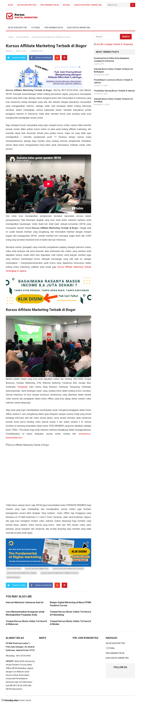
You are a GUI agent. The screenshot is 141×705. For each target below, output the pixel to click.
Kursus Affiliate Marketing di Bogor (68, 569)
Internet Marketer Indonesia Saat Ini (24, 602)
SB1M (10, 5)
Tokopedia (22, 387)
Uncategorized (22, 37)
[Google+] (57, 57)
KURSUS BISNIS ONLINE (21, 700)
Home (11, 37)
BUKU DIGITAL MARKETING (78, 27)
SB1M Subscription (14, 689)
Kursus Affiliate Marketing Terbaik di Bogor (59, 573)
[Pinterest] (64, 57)
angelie (9, 51)
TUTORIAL (35, 27)
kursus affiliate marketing (37, 569)
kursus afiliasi (13, 577)
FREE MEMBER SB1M (49, 5)
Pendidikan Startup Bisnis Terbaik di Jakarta (114, 91)
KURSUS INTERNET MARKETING (88, 5)
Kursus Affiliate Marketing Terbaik (21, 573)
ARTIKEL (66, 5)
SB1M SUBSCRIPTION (26, 5)
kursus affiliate (14, 569)
